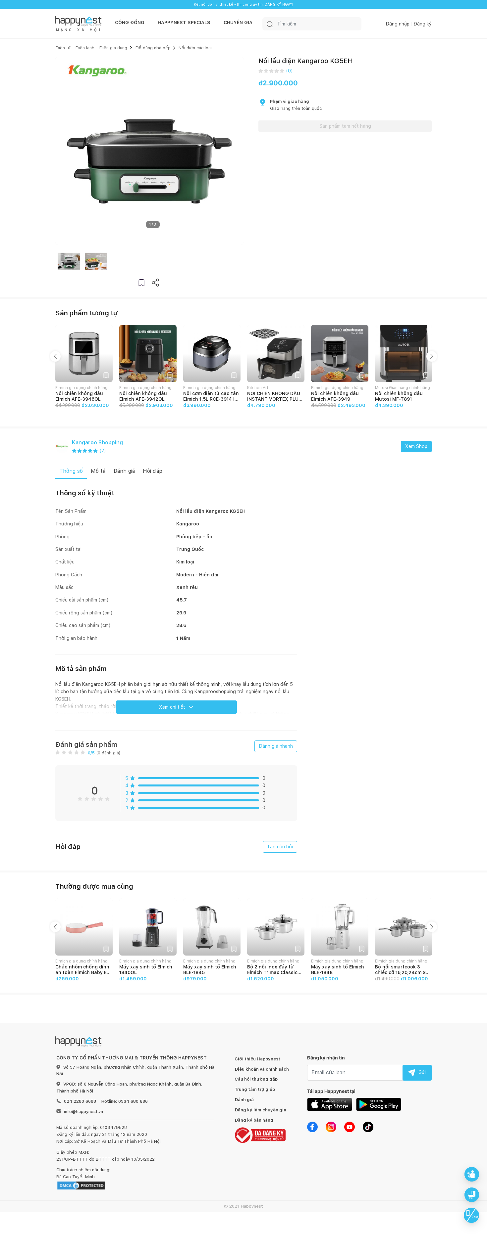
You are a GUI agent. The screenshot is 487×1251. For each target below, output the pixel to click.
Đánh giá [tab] (124, 471)
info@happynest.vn (83, 1111)
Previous (55, 356)
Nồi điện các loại (195, 47)
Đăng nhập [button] (397, 23)
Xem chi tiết (172, 707)
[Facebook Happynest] (312, 1126)
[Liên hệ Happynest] (471, 1215)
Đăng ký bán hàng (254, 1120)
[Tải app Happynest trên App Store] (329, 1104)
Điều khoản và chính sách (262, 1069)
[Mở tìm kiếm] (269, 23)
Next (431, 356)
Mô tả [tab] (98, 471)
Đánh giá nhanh (276, 746)
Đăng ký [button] (422, 23)
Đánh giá (244, 1099)
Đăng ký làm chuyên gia (260, 1109)
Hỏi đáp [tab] (152, 471)
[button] (141, 282)
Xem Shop (416, 446)
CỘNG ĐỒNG (129, 22)
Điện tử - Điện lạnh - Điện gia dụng (91, 47)
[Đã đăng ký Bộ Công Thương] (260, 1134)
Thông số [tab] (71, 471)
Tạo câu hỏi (280, 846)
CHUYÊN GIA (238, 22)
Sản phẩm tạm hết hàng (345, 126)
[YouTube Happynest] (349, 1126)
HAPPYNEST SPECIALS (184, 22)
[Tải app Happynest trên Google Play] (378, 1104)
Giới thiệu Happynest (257, 1058)
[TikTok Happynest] (368, 1126)
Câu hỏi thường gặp (256, 1079)
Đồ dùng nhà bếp (153, 47)
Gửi (422, 1072)
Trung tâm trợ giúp (255, 1089)
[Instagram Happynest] (331, 1126)
